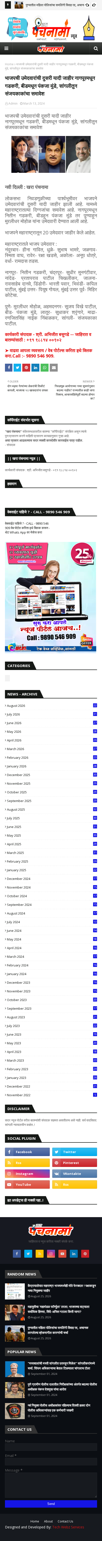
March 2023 (52, 1060)
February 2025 (52, 861)
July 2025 (52, 818)
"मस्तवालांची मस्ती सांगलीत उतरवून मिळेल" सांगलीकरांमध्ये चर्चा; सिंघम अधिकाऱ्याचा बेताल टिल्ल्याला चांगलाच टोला (61, 1365)
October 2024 (52, 896)
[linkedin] (74, 1254)
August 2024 (52, 913)
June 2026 (52, 723)
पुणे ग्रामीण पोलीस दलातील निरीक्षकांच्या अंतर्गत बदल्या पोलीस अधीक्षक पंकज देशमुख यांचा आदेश (62, 1386)
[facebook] (27, 1152)
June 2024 (52, 930)
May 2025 (52, 835)
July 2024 (52, 922)
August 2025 (52, 809)
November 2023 (52, 991)
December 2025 (52, 775)
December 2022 (52, 1086)
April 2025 (52, 844)
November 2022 (51, 1095)
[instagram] (27, 1173)
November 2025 (52, 783)
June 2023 (52, 1034)
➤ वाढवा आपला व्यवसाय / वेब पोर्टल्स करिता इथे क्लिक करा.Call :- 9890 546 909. (48, 353)
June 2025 (52, 827)
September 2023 (52, 1008)
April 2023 (52, 1052)
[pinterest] (74, 1163)
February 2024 (52, 965)
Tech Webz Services (68, 1527)
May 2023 (52, 1043)
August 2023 (52, 1017)
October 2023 (52, 1000)
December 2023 (52, 982)
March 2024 (52, 956)
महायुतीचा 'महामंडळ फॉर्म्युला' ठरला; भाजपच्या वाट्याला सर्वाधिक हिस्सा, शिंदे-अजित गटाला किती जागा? (58, 1309)
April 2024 (52, 948)
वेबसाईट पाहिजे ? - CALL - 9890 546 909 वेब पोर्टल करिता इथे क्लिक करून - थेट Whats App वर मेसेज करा (27, 528)
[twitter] (74, 1152)
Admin (13, 103)
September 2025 (52, 801)
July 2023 (52, 1026)
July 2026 (52, 714)
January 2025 (52, 870)
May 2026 (52, 731)
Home (9, 64)
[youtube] (27, 1184)
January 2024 (52, 974)
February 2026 (52, 757)
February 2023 (52, 1069)
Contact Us (65, 1521)
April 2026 (52, 740)
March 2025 (52, 852)
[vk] (74, 1173)
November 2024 (52, 887)
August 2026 (52, 705)
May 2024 (52, 939)
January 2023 (52, 1077)
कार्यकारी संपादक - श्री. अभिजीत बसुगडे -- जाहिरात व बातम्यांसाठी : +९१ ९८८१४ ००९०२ (48, 337)
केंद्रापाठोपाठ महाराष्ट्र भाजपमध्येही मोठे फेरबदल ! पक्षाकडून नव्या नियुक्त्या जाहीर (62, 1288)
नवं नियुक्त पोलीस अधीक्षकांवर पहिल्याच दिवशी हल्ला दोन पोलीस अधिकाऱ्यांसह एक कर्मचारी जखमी (59, 1407)
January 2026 (52, 766)
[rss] (27, 1163)
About (48, 1521)
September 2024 (52, 904)
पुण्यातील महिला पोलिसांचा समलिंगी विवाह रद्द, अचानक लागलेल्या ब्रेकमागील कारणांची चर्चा (58, 1330)
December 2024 (52, 878)
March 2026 (52, 749)
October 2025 (52, 792)
